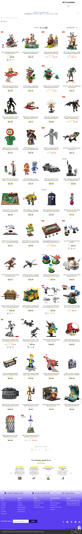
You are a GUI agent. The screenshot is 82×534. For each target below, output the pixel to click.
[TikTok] (75, 521)
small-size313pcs (13, 347)
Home (2, 18)
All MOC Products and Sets (11, 18)
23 (46, 450)
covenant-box (8, 313)
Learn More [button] (41, 531)
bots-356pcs (72, 248)
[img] (41, 462)
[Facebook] (63, 521)
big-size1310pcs (8, 347)
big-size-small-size (10, 347)
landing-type (31, 347)
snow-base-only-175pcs (13, 60)
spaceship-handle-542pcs (74, 248)
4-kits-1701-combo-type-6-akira (46, 313)
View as (37, 27)
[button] (40, 28)
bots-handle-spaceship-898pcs (69, 248)
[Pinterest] (71, 521)
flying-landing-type (28, 347)
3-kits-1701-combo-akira (54, 313)
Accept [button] (75, 531)
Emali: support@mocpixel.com (73, 500)
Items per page (70, 27)
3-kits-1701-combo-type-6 (51, 313)
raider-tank (13, 313)
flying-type (33, 347)
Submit (33, 521)
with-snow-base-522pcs (8, 60)
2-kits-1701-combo (49, 313)
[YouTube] (79, 521)
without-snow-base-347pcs (10, 60)
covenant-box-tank (10, 313)
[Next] (50, 450)
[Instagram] (67, 521)
